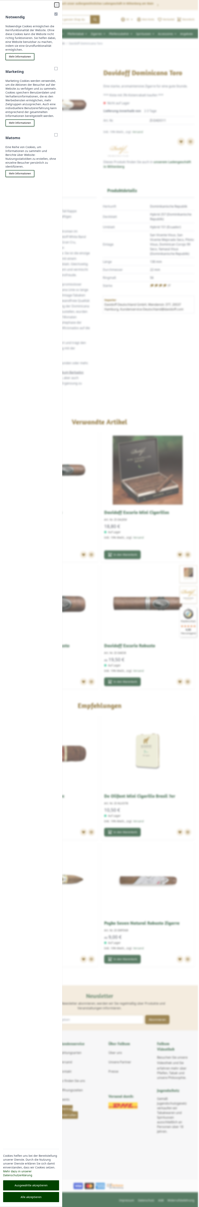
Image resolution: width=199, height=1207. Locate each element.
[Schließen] (56, 5)
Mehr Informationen (20, 56)
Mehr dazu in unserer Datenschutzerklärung (17, 1173)
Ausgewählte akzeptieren (31, 1185)
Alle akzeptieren (31, 1197)
